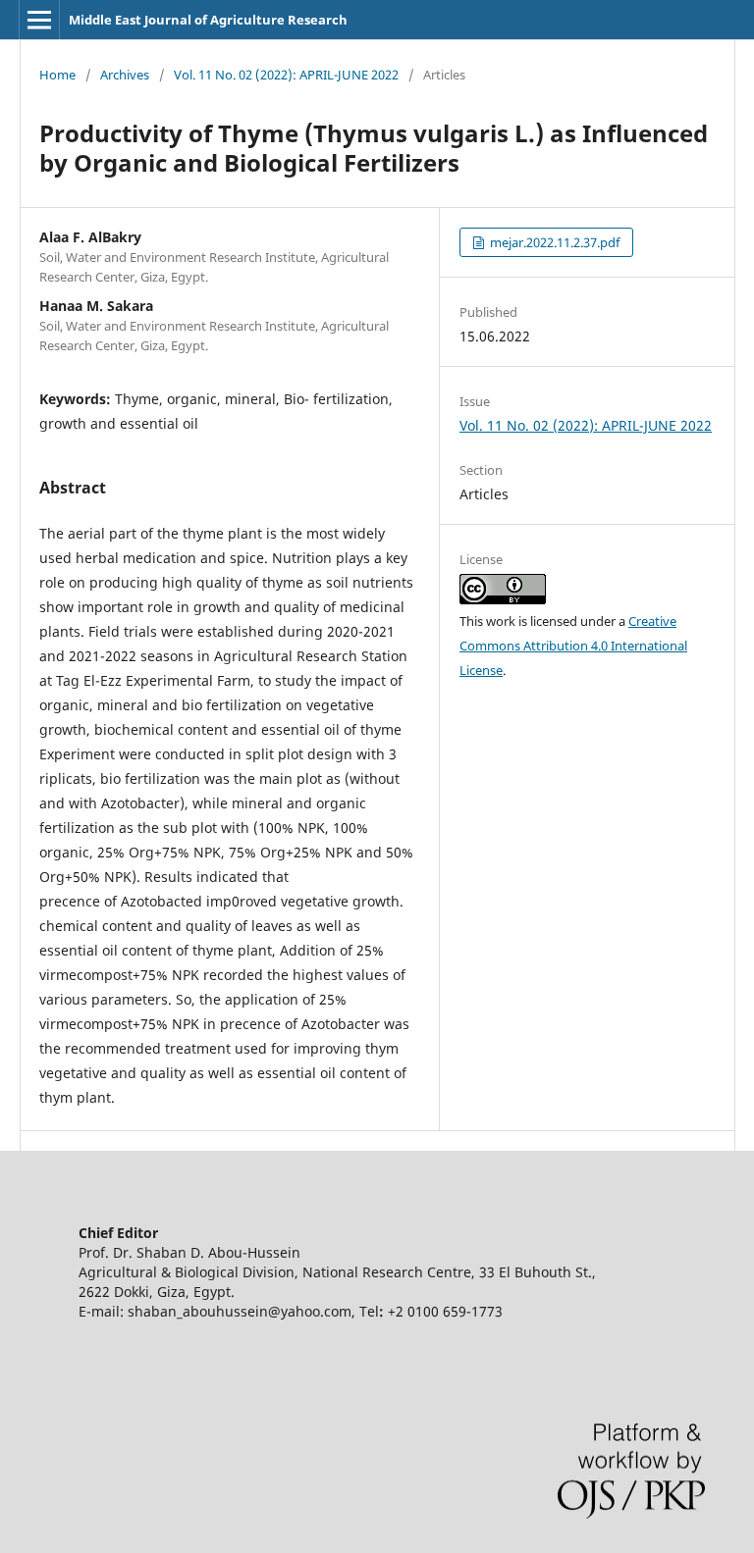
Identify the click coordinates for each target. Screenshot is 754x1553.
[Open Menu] (39, 19)
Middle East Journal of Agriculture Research (208, 19)
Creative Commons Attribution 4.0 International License (573, 645)
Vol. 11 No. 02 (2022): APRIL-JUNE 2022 (286, 74)
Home (57, 74)
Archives (124, 74)
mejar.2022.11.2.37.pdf (553, 242)
